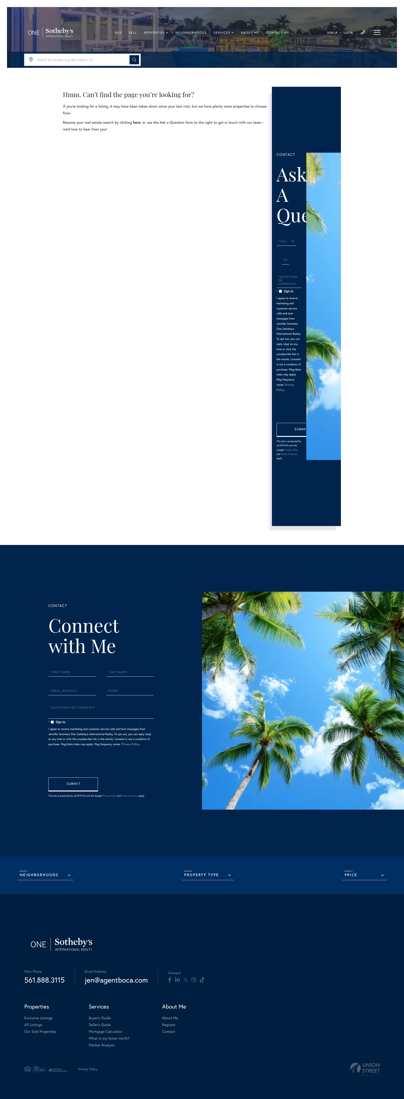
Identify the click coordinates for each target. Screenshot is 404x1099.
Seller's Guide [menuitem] (100, 1025)
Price (351, 875)
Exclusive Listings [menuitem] (38, 1018)
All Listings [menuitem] (33, 1025)
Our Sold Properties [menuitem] (40, 1031)
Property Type (201, 875)
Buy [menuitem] (118, 33)
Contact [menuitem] (168, 1031)
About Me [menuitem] (250, 33)
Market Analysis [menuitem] (102, 1045)
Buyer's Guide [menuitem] (100, 1018)
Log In (348, 33)
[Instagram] (193, 980)
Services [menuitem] (222, 33)
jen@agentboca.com (116, 979)
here (136, 122)
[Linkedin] (177, 980)
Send (301, 430)
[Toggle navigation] (377, 32)
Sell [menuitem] (133, 33)
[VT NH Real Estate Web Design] (365, 1069)
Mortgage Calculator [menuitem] (105, 1031)
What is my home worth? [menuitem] (109, 1038)
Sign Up (332, 33)
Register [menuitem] (169, 1025)
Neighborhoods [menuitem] (191, 33)
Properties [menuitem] (154, 33)
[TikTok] (202, 980)
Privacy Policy (291, 449)
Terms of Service (289, 454)
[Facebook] (169, 980)
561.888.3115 (44, 979)
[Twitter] (185, 980)
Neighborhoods (39, 875)
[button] (134, 59)
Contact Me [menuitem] (277, 33)
